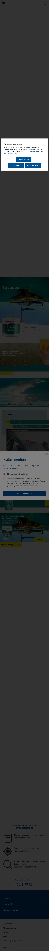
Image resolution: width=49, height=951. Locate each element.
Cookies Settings (24, 159)
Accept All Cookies (33, 165)
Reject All (16, 165)
